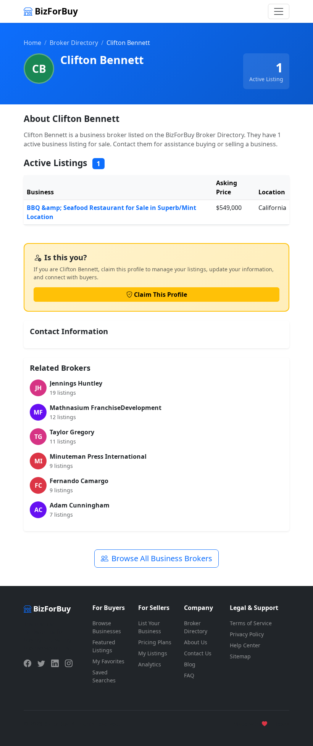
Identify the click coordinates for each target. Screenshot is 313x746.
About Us (195, 642)
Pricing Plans (154, 642)
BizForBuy (55, 11)
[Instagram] (69, 663)
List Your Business (149, 627)
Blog (189, 664)
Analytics (149, 664)
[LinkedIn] (55, 663)
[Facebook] (27, 663)
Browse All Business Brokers (161, 558)
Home (32, 42)
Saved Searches (104, 676)
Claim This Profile (160, 294)
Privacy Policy (247, 634)
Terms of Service (251, 623)
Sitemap (240, 656)
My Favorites (108, 661)
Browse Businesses (106, 627)
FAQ (189, 675)
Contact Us (197, 653)
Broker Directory (74, 42)
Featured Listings (103, 646)
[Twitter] (41, 663)
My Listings (152, 653)
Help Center (245, 645)
